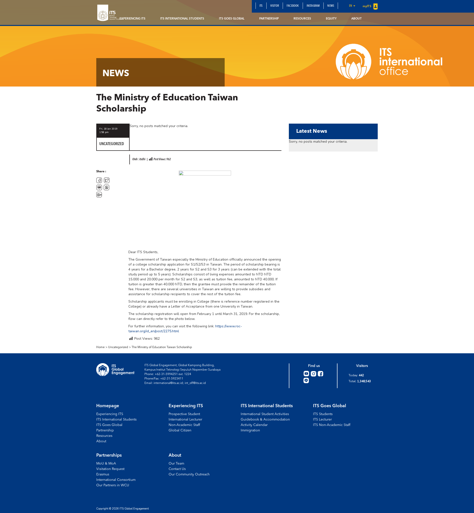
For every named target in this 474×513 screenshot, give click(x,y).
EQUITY (331, 18)
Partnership (269, 18)
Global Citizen (180, 430)
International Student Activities (265, 414)
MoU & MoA (106, 463)
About (356, 18)
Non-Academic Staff (184, 425)
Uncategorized (118, 347)
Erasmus (102, 474)
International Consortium (116, 480)
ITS (261, 5)
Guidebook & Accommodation (265, 419)
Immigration (250, 430)
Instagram (313, 5)
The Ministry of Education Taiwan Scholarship (162, 347)
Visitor (274, 5)
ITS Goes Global (231, 18)
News (330, 5)
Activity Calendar (254, 425)
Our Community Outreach (189, 474)
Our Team (176, 463)
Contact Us (177, 469)
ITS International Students (182, 18)
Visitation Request (110, 469)
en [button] (351, 5)
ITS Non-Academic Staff (331, 425)
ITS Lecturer (322, 419)
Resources (302, 18)
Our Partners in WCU (112, 485)
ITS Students (323, 414)
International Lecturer (185, 419)
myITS (367, 6)
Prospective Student (184, 414)
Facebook (293, 5)
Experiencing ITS (132, 18)
